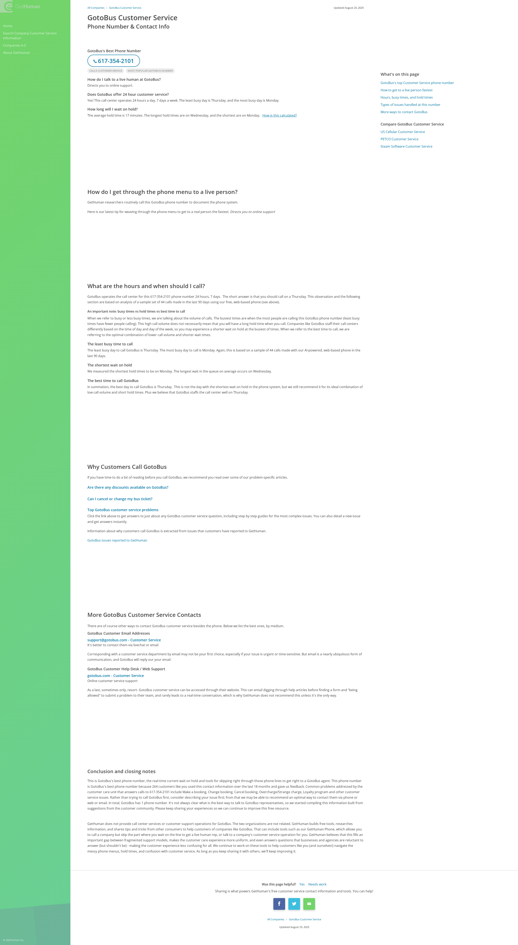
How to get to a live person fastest (407, 90)
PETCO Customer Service (399, 139)
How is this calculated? (279, 115)
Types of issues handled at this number (411, 104)
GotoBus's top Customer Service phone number (417, 83)
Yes (302, 884)
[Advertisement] (208, 152)
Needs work (317, 884)
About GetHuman (16, 52)
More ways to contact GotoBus (404, 112)
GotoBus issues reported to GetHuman (117, 540)
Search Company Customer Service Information (30, 35)
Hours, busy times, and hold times (407, 97)
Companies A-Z (14, 45)
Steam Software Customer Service (406, 146)
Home (7, 26)
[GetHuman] (20, 6)
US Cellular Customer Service (403, 132)
